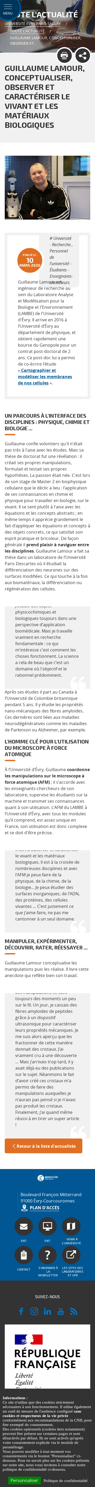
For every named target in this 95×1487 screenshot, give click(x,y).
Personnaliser (24, 1480)
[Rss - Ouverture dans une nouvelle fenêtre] (74, 1314)
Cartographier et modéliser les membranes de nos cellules (45, 376)
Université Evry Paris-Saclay (33, 23)
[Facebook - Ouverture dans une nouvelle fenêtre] (21, 1314)
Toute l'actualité (27, 30)
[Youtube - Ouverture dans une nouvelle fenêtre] (61, 1314)
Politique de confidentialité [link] (66, 1481)
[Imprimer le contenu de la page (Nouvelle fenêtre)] (64, 55)
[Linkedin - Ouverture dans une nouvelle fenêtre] (47, 1314)
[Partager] (82, 55)
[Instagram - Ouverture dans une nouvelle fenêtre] (34, 1314)
